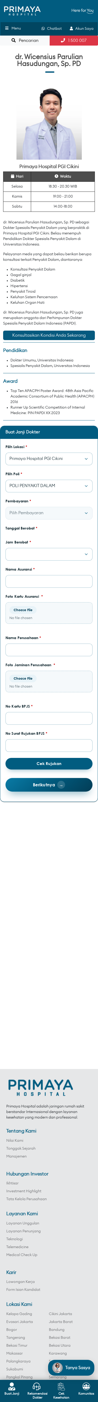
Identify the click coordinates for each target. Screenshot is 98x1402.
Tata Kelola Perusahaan (26, 1199)
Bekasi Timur (16, 1345)
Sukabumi (14, 1369)
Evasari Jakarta (19, 1322)
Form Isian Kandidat (23, 1290)
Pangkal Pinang (19, 1377)
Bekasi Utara (60, 1345)
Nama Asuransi (20, 569)
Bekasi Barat (59, 1338)
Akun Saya (83, 29)
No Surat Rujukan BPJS (26, 733)
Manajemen (16, 1156)
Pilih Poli (13, 474)
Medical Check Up (21, 1255)
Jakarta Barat (61, 1322)
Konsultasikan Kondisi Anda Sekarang (49, 335)
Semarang (58, 1377)
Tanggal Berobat (21, 528)
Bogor (11, 1330)
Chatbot (53, 29)
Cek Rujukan (49, 763)
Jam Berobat (18, 542)
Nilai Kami (14, 1141)
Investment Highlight (23, 1191)
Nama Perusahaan (23, 637)
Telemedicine (17, 1247)
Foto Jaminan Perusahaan (30, 665)
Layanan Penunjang (23, 1231)
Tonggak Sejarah (21, 1148)
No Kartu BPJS (19, 706)
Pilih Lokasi (16, 446)
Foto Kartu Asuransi (24, 596)
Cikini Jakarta (60, 1314)
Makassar (14, 1353)
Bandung (57, 1330)
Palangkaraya (18, 1361)
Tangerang (15, 1338)
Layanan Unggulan (22, 1223)
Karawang (58, 1353)
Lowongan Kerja (20, 1282)
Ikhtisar (12, 1183)
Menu (16, 28)
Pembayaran (18, 501)
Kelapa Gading (19, 1314)
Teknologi (14, 1239)
